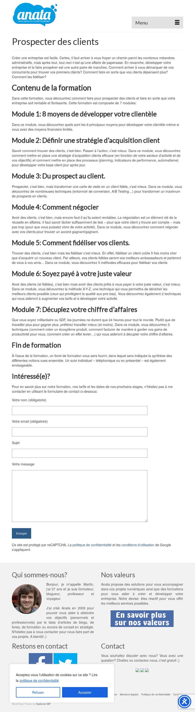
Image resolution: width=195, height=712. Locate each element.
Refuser (38, 692)
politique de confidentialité (39, 680)
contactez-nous (145, 660)
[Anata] (97, 14)
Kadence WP (43, 704)
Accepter (85, 692)
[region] (62, 683)
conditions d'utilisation (138, 544)
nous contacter (47, 631)
